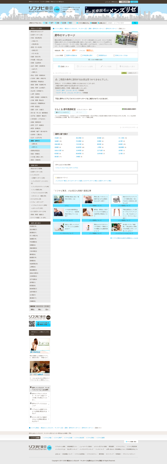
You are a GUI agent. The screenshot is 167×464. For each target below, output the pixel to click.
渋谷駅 (57, 138)
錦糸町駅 (78, 153)
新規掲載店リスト (72, 446)
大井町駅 (78, 150)
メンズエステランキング (86, 449)
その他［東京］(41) (37, 157)
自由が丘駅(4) (34, 273)
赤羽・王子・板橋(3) (37, 125)
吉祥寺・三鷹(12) (36, 134)
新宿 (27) (35, 50)
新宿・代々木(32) (36, 47)
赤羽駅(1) (33, 282)
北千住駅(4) (33, 279)
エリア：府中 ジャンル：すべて (66, 90)
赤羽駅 (121, 150)
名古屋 (64, 23)
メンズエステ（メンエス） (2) (40, 182)
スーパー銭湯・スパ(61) (38, 217)
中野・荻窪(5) (35, 106)
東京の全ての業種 (36, 168)
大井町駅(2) (33, 276)
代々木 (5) (35, 53)
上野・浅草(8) (35, 94)
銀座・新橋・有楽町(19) (38, 84)
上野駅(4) (33, 267)
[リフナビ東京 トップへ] (44, 9)
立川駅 (121, 153)
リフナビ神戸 (58, 438)
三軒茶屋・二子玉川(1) (38, 119)
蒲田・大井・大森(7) (37, 109)
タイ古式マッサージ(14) (38, 211)
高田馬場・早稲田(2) (37, 81)
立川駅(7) (33, 295)
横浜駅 (57, 156)
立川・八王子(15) (36, 138)
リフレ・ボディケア (37, 202)
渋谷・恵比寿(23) (36, 38)
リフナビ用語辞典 (132, 446)
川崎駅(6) (33, 301)
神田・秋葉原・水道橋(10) (39, 97)
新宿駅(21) (33, 232)
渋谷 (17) (35, 41)
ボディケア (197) (37, 208)
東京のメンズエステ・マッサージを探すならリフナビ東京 (84, 461)
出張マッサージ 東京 (105, 181)
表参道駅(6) (33, 248)
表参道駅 (57, 144)
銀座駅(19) (33, 257)
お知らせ (57, 454)
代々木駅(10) (34, 235)
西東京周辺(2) (35, 150)
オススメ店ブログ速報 (100, 446)
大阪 (46, 23)
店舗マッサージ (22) (38, 178)
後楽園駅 (121, 147)
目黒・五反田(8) (36, 63)
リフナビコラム (120, 446)
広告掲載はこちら (120, 449)
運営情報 (101, 454)
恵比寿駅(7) (33, 229)
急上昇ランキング (72, 449)
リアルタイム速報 (60, 446)
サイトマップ (109, 454)
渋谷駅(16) (33, 226)
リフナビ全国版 (35, 438)
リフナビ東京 (90, 438)
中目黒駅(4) (33, 242)
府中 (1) (34, 147)
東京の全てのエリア (37, 31)
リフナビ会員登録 (80, 454)
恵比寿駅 (78, 138)
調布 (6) (34, 144)
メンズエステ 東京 (61, 181)
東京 (70, 23)
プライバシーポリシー (129, 454)
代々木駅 (121, 138)
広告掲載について (67, 454)
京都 (57, 23)
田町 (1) (34, 72)
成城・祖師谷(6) (36, 122)
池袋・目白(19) (35, 56)
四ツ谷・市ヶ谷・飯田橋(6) (39, 113)
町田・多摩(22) (35, 128)
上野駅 (99, 147)
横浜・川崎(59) (35, 160)
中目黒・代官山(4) (36, 60)
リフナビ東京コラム (83, 23)
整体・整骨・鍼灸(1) (37, 214)
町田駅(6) (33, 285)
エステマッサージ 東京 (90, 181)
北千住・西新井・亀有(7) (38, 116)
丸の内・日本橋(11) (37, 91)
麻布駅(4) (33, 254)
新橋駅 (57, 147)
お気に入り (102, 23)
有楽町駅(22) (34, 264)
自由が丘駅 (58, 150)
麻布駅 (99, 144)
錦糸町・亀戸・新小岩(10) (39, 131)
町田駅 (57, 153)
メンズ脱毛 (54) (37, 189)
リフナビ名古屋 (79, 438)
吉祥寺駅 (100, 153)
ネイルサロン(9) (36, 199)
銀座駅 (121, 144)
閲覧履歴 (94, 23)
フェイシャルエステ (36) (39, 193)
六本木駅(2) (33, 251)
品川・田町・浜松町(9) (38, 66)
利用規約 (118, 454)
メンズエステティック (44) (40, 186)
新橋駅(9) (33, 260)
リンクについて (99, 449)
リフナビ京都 (68, 438)
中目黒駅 (78, 141)
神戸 (52, 23)
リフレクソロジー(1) (61, 168)
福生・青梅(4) (35, 154)
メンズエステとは (60, 449)
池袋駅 (57, 141)
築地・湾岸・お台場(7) (38, 88)
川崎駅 (78, 156)
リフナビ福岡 (100, 438)
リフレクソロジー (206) (39, 205)
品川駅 (121, 141)
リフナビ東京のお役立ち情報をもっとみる (125, 238)
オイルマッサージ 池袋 (75, 181)
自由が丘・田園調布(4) (38, 103)
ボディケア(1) (73, 168)
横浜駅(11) (33, 298)
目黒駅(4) (33, 245)
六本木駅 (78, 144)
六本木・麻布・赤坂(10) (38, 78)
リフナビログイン (92, 454)
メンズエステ (35, 175)
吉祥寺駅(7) (33, 292)
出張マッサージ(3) (36, 35)
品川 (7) (34, 69)
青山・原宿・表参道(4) (38, 75)
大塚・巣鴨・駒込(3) (37, 100)
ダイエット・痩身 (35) (39, 196)
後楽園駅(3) (33, 270)
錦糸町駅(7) (33, 288)
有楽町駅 (78, 147)
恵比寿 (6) (35, 44)
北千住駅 (100, 150)
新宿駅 (99, 138)
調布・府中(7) (35, 141)
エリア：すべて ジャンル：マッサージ (68, 93)
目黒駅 (99, 141)
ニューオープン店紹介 (86, 446)
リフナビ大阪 (47, 438)
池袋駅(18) (33, 239)
